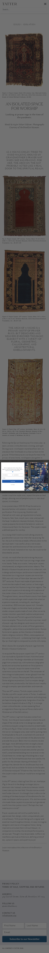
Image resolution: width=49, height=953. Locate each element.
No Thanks (13, 484)
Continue (12, 481)
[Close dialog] (47, 464)
